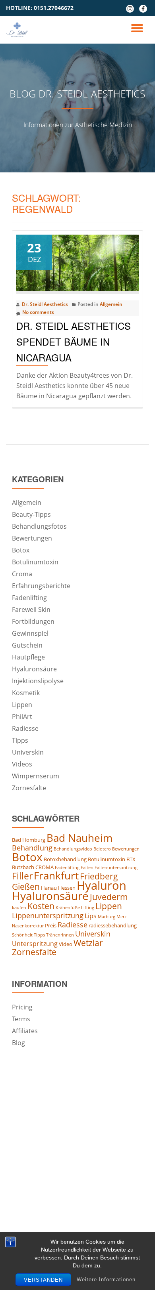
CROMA (44, 867)
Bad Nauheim (79, 838)
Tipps (20, 740)
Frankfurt (56, 875)
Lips (91, 916)
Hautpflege (28, 657)
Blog (18, 1042)
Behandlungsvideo (73, 849)
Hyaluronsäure (34, 669)
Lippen (22, 704)
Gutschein (27, 645)
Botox (20, 550)
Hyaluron (101, 885)
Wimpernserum (35, 776)
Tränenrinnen (60, 935)
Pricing (22, 1007)
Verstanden (43, 1280)
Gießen (26, 886)
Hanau (49, 887)
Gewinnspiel (30, 633)
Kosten (40, 906)
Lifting (87, 907)
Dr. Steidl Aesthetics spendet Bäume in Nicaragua (73, 341)
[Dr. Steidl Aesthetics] (18, 30)
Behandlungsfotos (39, 526)
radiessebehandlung (113, 925)
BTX (131, 859)
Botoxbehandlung (65, 859)
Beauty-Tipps (31, 514)
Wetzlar (88, 942)
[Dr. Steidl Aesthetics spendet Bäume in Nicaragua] (77, 262)
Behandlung (32, 847)
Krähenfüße (68, 907)
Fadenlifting (29, 597)
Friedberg (99, 876)
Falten (87, 867)
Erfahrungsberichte (41, 585)
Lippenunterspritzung (47, 915)
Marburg (106, 916)
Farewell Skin (31, 609)
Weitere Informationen (106, 1279)
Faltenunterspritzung (116, 867)
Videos (22, 764)
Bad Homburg (28, 839)
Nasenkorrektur (28, 926)
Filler (22, 876)
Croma (22, 574)
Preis (50, 925)
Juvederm (109, 896)
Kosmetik (26, 692)
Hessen (67, 887)
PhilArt (22, 716)
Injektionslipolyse (38, 681)
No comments (38, 312)
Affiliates (25, 1030)
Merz (121, 916)
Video (65, 944)
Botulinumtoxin (35, 562)
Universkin (28, 752)
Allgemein (111, 304)
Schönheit (22, 935)
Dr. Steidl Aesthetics (45, 304)
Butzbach (23, 867)
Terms (21, 1019)
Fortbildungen (33, 621)
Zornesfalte (29, 788)
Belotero (102, 849)
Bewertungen (32, 538)
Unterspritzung (35, 943)
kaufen (19, 907)
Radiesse (25, 728)
